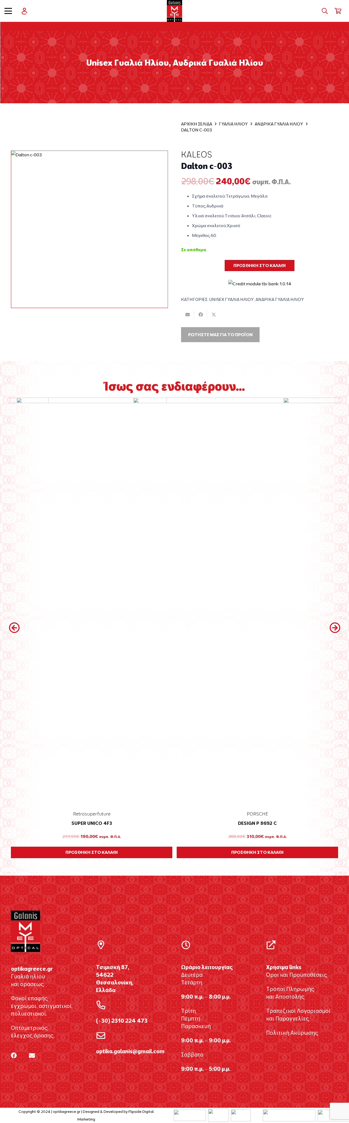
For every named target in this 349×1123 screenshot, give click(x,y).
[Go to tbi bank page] (259, 280)
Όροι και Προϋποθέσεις (296, 974)
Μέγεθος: (201, 235)
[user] (24, 11)
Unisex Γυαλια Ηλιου (231, 299)
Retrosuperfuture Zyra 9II (257, 823)
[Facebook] (14, 1055)
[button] (8, 11)
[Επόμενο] (334, 627)
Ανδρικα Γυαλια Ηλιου (279, 124)
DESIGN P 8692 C (91, 823)
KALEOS (196, 154)
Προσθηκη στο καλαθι (259, 265)
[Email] (32, 1055)
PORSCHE (91, 814)
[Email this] (187, 314)
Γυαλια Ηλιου (233, 124)
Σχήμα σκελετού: (209, 196)
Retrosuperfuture (257, 814)
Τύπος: (199, 206)
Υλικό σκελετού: (208, 215)
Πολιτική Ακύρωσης (292, 1032)
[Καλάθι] (338, 11)
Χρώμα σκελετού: (209, 225)
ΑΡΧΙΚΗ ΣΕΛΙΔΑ (196, 124)
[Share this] (200, 314)
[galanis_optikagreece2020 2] (174, 11)
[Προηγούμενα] (14, 627)
